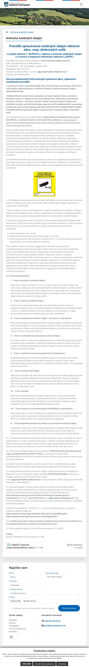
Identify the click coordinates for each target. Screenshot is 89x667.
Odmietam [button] (62, 664)
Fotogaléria (14, 626)
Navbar (8, 4)
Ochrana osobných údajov (22, 32)
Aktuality (13, 620)
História (12, 623)
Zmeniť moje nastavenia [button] (44, 664)
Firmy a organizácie (17, 629)
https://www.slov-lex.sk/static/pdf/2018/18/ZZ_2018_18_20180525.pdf (36, 513)
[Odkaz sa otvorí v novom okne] (11, 637)
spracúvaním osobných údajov (42, 608)
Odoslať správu (69, 608)
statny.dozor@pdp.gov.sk (62, 498)
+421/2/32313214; (36, 498)
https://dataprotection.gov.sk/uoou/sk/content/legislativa (31, 516)
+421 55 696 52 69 (52, 621)
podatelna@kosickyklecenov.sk (53, 71)
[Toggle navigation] (81, 4)
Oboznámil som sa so (33, 608)
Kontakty (13, 632)
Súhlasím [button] (26, 664)
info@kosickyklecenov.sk (54, 625)
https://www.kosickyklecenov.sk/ (55, 60)
